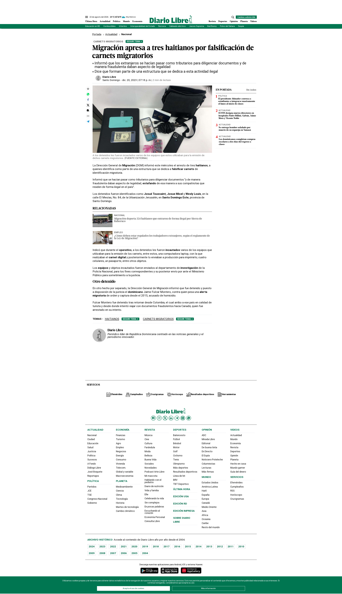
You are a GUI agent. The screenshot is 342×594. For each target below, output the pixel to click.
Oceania (206, 519)
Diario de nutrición (154, 486)
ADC (204, 435)
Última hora (181, 489)
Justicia (91, 451)
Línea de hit (179, 476)
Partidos (91, 486)
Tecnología (122, 499)
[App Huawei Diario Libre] (191, 570)
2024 (92, 546)
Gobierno (92, 503)
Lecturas (206, 467)
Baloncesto (179, 435)
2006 (124, 553)
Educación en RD (92, 26)
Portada (96, 34)
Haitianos (112, 319)
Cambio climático (125, 511)
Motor (176, 447)
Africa (205, 515)
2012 (220, 546)
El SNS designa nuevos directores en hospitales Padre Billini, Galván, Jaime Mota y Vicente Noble (237, 115)
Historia (120, 503)
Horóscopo (236, 495)
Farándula (150, 447)
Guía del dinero (238, 471)
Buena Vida (150, 459)
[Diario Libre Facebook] (153, 418)
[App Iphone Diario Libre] (170, 570)
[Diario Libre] (171, 19)
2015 (188, 546)
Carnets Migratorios (158, 319)
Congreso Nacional (97, 499)
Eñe (146, 494)
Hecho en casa (238, 463)
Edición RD (180, 503)
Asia (204, 511)
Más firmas (208, 471)
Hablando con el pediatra (153, 481)
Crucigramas (237, 499)
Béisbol (177, 443)
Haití (204, 490)
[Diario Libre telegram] (176, 418)
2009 (92, 553)
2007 (113, 553)
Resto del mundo (211, 527)
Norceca (162, 26)
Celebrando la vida (154, 498)
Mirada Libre (208, 439)
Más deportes (180, 467)
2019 (145, 546)
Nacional (119, 215)
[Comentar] (88, 110)
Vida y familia (152, 490)
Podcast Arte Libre (154, 471)
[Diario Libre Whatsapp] (188, 418)
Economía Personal (155, 517)
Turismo (120, 439)
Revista (212, 21)
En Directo (207, 451)
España (205, 495)
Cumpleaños (237, 486)
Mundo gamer (237, 467)
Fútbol (176, 439)
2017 (166, 546)
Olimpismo (179, 463)
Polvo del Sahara (227, 26)
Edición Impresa (184, 510)
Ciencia (120, 490)
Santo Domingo (111, 80)
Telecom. (121, 467)
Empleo (118, 232)
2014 (198, 546)
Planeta (244, 21)
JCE (89, 490)
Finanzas (120, 435)
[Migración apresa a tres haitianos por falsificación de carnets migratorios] (88, 94)
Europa (205, 499)
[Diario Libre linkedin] (171, 418)
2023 (102, 546)
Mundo (126, 21)
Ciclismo (177, 455)
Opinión (234, 21)
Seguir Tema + (134, 41)
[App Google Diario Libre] (149, 570)
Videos (253, 21)
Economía (137, 21)
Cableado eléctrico (177, 26)
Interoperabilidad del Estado (142, 26)
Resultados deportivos (185, 471)
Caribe (205, 523)
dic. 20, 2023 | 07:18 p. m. (136, 80)
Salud (90, 447)
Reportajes (93, 476)
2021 (124, 546)
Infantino (123, 26)
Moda (148, 451)
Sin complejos (152, 502)
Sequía (241, 26)
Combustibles (109, 26)
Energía (120, 455)
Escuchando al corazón (152, 512)
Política (116, 21)
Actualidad (105, 21)
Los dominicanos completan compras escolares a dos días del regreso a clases (237, 141)
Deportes (222, 21)
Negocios (121, 451)
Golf (175, 451)
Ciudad (91, 439)
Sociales (149, 463)
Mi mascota (151, 476)
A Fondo (91, 463)
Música (148, 435)
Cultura (148, 443)
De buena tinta (209, 447)
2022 (113, 546)
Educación (92, 443)
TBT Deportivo (181, 484)
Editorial (206, 443)
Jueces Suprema (196, 26)
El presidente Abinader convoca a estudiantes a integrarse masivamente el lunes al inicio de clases (236, 101)
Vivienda (120, 463)
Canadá (206, 503)
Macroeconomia (124, 476)
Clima (119, 495)
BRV (175, 480)
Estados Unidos (210, 482)
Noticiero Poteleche (212, 459)
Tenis (176, 459)
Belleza (148, 455)
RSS (232, 490)
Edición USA (181, 496)
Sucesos (92, 459)
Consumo (121, 459)
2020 (134, 546)
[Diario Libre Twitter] (165, 418)
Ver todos (251, 89)
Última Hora (91, 21)
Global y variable (124, 471)
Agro (118, 443)
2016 (177, 546)
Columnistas (208, 463)
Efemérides (236, 482)
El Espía (206, 455)
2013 (209, 546)
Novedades (151, 467)
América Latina (210, 486)
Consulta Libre (152, 521)
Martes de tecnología (127, 507)
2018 (156, 546)
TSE (89, 495)
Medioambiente (124, 486)
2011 (231, 546)
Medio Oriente (209, 507)
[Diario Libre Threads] (182, 418)
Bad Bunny (212, 26)
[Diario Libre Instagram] (159, 418)
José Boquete (94, 471)
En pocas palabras (154, 506)
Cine (147, 439)
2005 (134, 553)
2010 (241, 546)
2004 (145, 553)
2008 (102, 553)
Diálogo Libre (94, 467)
